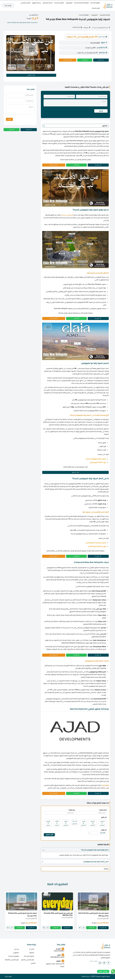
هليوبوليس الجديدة (67, 215)
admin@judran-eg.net (57, 957)
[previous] (53, 53)
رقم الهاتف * (71, 810)
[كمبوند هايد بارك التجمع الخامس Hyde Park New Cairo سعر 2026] (93, 901)
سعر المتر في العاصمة (12, 959)
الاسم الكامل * (103, 810)
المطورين (16, 952)
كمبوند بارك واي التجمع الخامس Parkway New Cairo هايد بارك (22, 914)
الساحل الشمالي (25, 2)
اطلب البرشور (31, 75)
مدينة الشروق (36, 2)
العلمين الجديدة (59, 2)
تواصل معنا (8, 5)
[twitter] (104, 962)
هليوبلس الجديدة (13, 956)
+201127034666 (59, 951)
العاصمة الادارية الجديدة (81, 2)
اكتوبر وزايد (69, 2)
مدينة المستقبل (48, 2)
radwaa (86, 27)
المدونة (31, 952)
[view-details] (79, 927)
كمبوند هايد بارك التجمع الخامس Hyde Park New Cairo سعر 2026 (93, 914)
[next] (7, 53)
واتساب (84, 60)
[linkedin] (100, 962)
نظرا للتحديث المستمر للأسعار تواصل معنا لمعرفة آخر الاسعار (22, 22)
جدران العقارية (85, 976)
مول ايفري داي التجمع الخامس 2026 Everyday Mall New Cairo (58, 914)
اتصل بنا (100, 60)
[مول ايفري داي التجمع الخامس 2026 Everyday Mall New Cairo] (57, 901)
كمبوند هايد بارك (29, 956)
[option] (30, 53)
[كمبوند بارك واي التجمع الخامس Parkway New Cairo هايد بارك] (21, 901)
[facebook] (108, 962)
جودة (6, 976)
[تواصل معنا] (83, 927)
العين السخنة (96, 8)
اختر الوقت (104, 830)
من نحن (16, 949)
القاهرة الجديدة (95, 2)
